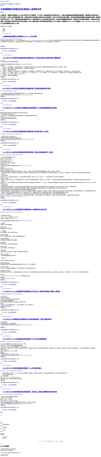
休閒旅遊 (10, 26)
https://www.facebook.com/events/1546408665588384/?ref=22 (15, 196)
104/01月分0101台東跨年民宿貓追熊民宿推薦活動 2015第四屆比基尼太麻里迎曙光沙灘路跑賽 (31, 58)
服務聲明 (61, 441)
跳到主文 (2, 12)
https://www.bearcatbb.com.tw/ (27, 165)
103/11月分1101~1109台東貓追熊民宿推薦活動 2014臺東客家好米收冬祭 (25, 209)
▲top (1, 53)
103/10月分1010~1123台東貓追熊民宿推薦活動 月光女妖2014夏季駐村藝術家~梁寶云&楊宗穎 (31, 291)
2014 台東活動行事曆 (12, 50)
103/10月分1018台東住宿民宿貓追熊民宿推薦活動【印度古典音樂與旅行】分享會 (28, 152)
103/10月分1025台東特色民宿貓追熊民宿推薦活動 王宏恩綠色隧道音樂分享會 (27, 88)
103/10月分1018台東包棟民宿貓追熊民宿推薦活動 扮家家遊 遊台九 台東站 (25, 131)
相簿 (4, 28)
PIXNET (41, 441)
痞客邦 (11, 48)
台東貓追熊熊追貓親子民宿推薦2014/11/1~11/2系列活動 (20, 36)
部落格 (4, 30)
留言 (14, 48)
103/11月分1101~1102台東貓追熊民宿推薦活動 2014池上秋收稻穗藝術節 (25, 339)
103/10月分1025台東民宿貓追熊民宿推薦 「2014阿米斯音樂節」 (22, 368)
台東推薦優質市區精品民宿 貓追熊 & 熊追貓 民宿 (20, 9)
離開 (6, 455)
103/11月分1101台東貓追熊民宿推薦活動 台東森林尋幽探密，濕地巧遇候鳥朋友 (27, 319)
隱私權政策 (57, 441)
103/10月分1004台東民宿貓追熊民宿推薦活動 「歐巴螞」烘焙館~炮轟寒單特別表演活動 (30, 392)
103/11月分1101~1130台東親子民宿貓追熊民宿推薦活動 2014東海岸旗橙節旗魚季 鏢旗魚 (30, 108)
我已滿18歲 (3, 455)
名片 (4, 31)
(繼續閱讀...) (2, 46)
